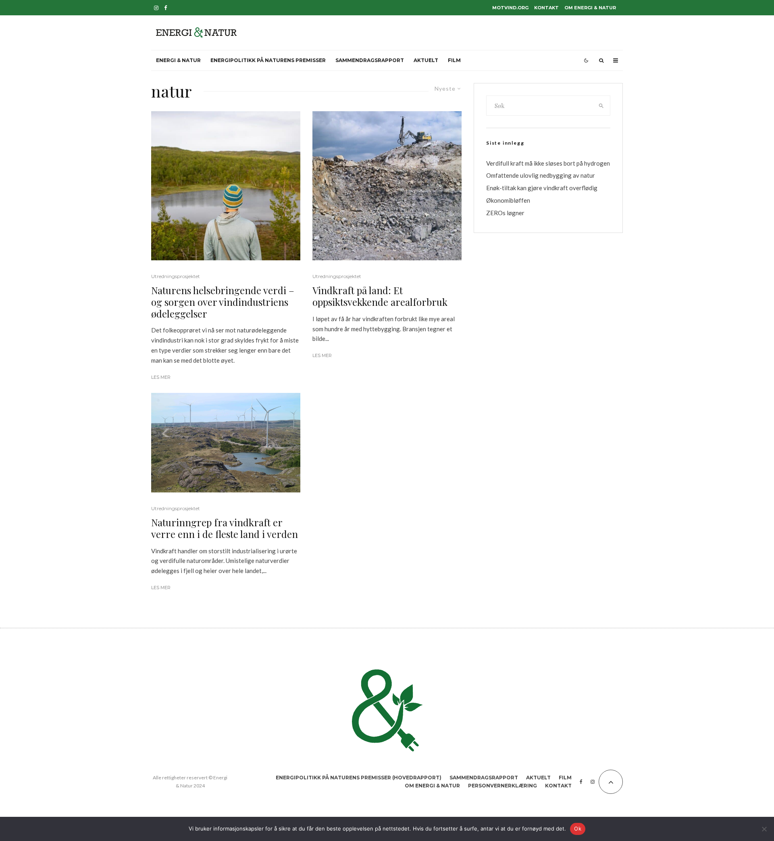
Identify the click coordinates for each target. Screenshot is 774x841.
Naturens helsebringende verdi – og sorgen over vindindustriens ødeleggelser (222, 301)
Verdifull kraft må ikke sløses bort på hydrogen (548, 163)
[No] (764, 829)
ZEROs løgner (505, 212)
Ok (577, 828)
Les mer (161, 377)
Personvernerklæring (502, 786)
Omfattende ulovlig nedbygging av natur (540, 175)
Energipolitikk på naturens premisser (268, 60)
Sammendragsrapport (369, 60)
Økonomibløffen (508, 200)
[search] (601, 105)
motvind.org (510, 7)
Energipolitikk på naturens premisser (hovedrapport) (358, 778)
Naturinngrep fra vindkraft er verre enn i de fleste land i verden (224, 528)
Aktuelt (426, 60)
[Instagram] (156, 8)
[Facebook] (165, 8)
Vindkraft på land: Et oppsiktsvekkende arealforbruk (379, 296)
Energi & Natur (178, 60)
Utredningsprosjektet (175, 276)
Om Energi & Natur (590, 7)
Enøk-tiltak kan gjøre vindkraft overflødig (541, 187)
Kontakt (546, 7)
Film (454, 60)
